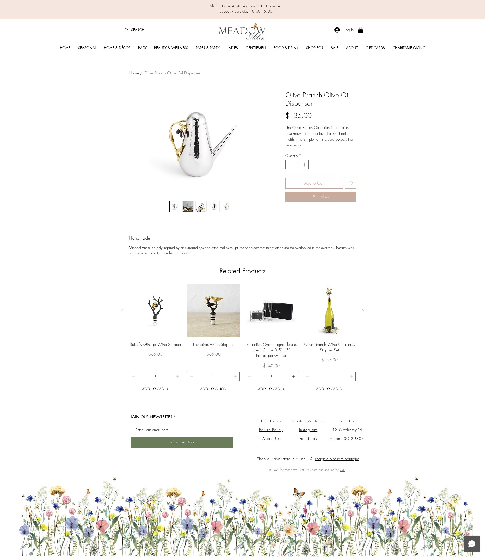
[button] (87, 47)
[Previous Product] (122, 311)
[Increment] (305, 164)
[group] (242, 339)
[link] (360, 30)
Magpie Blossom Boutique (337, 458)
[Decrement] (289, 164)
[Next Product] (363, 311)
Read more (293, 145)
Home (134, 73)
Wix (342, 470)
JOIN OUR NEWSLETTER (151, 417)
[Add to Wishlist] (350, 183)
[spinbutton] (297, 164)
